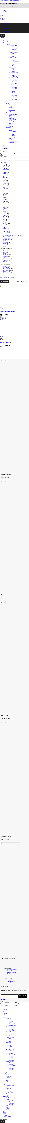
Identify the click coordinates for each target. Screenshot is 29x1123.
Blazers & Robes (13, 90)
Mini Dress (14, 95)
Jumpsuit (14, 98)
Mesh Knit (5, 232)
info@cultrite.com (7, 960)
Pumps (10, 106)
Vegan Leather (6, 226)
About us (9, 980)
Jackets (13, 69)
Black (4, 172)
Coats (13, 71)
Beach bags (11, 121)
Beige (4, 168)
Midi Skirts (14, 87)
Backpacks (11, 116)
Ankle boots (12, 110)
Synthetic (5, 223)
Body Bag (11, 123)
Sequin (4, 240)
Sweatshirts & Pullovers (14, 77)
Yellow (4, 184)
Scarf (10, 138)
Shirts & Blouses (13, 45)
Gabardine (5, 231)
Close (2, 35)
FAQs (8, 973)
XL (4, 199)
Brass (4, 250)
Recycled (5, 271)
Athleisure (11, 51)
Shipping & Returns (11, 972)
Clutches (11, 125)
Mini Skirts (14, 86)
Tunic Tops (14, 48)
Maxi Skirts (14, 88)
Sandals (11, 107)
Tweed (4, 246)
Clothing (8, 44)
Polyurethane (6, 238)
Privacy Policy (10, 970)
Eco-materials (6, 267)
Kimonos (14, 91)
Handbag (11, 126)
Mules (10, 108)
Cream (4, 164)
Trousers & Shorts (13, 52)
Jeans (13, 56)
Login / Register (7, 1116)
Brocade (5, 228)
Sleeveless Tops (15, 61)
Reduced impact (7, 273)
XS (4, 194)
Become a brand (11, 981)
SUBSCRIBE (22, 996)
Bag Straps (11, 118)
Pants (13, 53)
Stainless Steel (6, 254)
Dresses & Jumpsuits (14, 94)
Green (4, 185)
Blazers (13, 92)
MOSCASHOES (4, 314)
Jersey (4, 211)
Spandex (5, 243)
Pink (4, 179)
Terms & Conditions (12, 969)
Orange (4, 183)
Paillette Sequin (6, 234)
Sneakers (11, 104)
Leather (5, 213)
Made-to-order (6, 270)
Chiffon (5, 230)
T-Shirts (11, 1021)
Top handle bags (13, 114)
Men (4, 147)
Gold (4, 175)
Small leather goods (13, 141)
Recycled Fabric (7, 239)
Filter (2, 154)
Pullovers (14, 79)
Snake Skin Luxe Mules (7, 311)
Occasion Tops (15, 59)
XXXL (4, 202)
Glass (4, 257)
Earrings (14, 131)
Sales (4, 40)
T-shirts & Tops (12, 57)
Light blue (5, 188)
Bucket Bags (12, 115)
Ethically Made (6, 269)
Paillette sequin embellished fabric (11, 235)
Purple (4, 177)
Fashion (5, 42)
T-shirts (13, 63)
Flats (10, 111)
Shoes (7, 103)
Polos (13, 60)
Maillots (14, 73)
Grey (4, 180)
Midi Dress (14, 99)
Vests (13, 68)
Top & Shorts (15, 102)
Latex (4, 212)
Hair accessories (13, 142)
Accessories (9, 127)
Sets (10, 100)
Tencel (4, 244)
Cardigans (14, 83)
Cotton (4, 207)
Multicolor (5, 165)
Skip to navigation (4, 0)
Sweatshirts (14, 80)
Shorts (13, 55)
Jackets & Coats (12, 67)
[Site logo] (2, 15)
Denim (4, 208)
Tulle (4, 224)
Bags (7, 112)
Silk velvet (5, 242)
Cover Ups (11, 1050)
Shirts (13, 47)
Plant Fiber (5, 216)
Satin (4, 220)
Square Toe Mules (5, 342)
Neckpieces (14, 137)
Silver (4, 181)
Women (5, 148)
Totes (10, 122)
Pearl (4, 261)
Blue (4, 187)
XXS (4, 193)
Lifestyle (11, 139)
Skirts (10, 84)
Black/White (6, 169)
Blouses (14, 49)
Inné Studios (5, 345)
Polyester (5, 218)
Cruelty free (6, 266)
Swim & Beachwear (13, 72)
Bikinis (13, 75)
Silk (4, 222)
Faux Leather (6, 209)
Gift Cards (5, 41)
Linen (4, 215)
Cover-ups (14, 76)
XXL (4, 201)
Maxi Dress (14, 96)
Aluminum (5, 256)
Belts (10, 129)
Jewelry (11, 130)
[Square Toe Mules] (3, 317)
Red (4, 176)
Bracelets (14, 134)
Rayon (4, 219)
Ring (13, 133)
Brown (4, 173)
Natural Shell (6, 260)
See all (7, 1072)
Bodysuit (14, 65)
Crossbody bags (12, 119)
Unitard (13, 64)
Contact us (9, 982)
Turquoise (5, 167)
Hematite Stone (6, 258)
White (4, 171)
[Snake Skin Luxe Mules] (14, 306)
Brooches (14, 135)
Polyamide (5, 236)
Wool (4, 227)
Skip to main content (14, 0)
